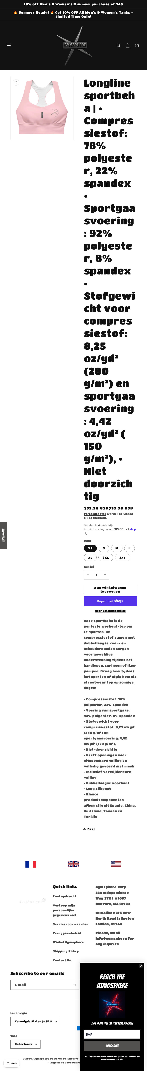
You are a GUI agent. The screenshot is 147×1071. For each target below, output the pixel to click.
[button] (8, 45)
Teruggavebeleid (67, 933)
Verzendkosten (95, 514)
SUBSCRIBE (112, 1046)
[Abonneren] (74, 985)
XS (90, 548)
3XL (122, 557)
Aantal (89, 566)
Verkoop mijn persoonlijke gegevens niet (65, 910)
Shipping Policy (66, 951)
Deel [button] (91, 829)
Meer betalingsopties (110, 610)
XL (90, 557)
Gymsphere (41, 1058)
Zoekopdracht (64, 896)
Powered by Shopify (64, 1058)
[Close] (141, 966)
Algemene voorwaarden (67, 1062)
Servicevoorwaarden (70, 924)
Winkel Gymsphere (68, 942)
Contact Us (62, 960)
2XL (106, 557)
